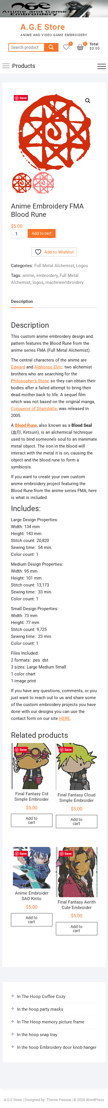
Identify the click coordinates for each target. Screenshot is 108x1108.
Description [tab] (22, 301)
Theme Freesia (58, 1100)
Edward (18, 367)
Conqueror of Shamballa (34, 408)
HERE (64, 718)
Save (23, 98)
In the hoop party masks (40, 1009)
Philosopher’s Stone (30, 380)
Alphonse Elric (48, 367)
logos (38, 282)
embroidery (47, 275)
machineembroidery (65, 282)
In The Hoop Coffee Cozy (41, 996)
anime (28, 275)
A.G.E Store (42, 27)
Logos (82, 265)
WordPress (95, 1100)
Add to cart (42, 233)
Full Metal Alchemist (54, 265)
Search (51, 47)
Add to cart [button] (31, 820)
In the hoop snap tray (37, 1034)
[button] (88, 101)
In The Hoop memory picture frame (50, 1022)
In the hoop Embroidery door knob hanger (56, 1047)
